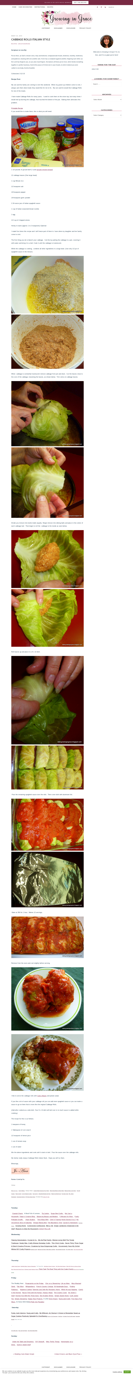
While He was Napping (69, 1289)
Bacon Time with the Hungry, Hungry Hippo (37, 1293)
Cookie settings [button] (117, 1372)
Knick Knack (53, 1299)
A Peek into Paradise (36, 1302)
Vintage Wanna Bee (40, 1223)
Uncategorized (24, 44)
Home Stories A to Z (68, 1220)
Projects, (39, 1299)
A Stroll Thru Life (44, 1229)
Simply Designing (21, 1299)
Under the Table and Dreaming (22, 1342)
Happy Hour (32, 1299)
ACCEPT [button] (127, 1372)
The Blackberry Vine (55, 1223)
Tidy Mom (20, 1286)
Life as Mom (65, 1283)
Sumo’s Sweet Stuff (24, 1345)
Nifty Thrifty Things (53, 1342)
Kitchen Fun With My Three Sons (27, 1296)
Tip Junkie (45, 1213)
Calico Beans (42, 1096)
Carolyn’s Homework (70, 1223)
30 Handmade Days (61, 1286)
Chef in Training (55, 1220)
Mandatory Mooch (34, 1269)
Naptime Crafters (26, 1289)
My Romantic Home (53, 1289)
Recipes (14, 44)
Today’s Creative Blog (27, 1216)
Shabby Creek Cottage (16, 1266)
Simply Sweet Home (62, 1296)
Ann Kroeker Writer (46, 1296)
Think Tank (42, 1269)
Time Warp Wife (42, 1220)
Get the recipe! (80, 2)
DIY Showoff (40, 1342)
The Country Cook (60, 1293)
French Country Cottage (45, 1286)
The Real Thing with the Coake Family (60, 1269)
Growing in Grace (66, 19)
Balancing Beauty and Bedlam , (47, 1216)
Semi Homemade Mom (78, 1249)
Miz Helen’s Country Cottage (49, 1266)
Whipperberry (30, 1286)
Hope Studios (30, 1220)
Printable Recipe (17, 108)
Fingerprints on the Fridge (34, 1283)
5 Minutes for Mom (66, 1216)
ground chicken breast (44, 170)
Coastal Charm (17, 1213)
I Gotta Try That (46, 1196)
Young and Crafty (64, 1299)
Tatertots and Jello (39, 1289)
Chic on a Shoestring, (52, 1283)
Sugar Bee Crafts (57, 1213)
